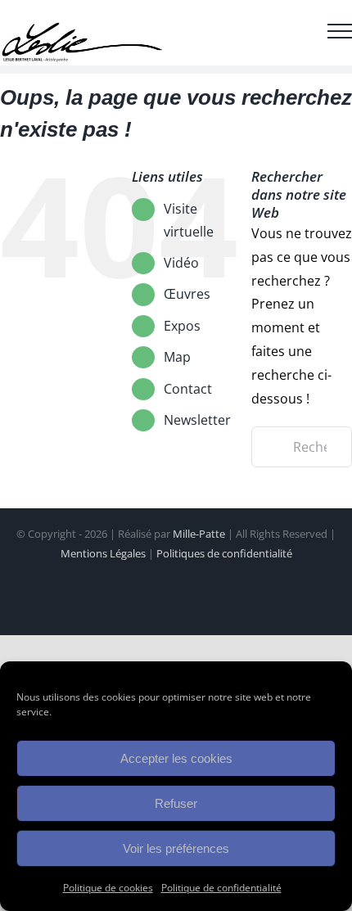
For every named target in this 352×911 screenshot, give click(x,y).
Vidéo (181, 263)
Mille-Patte (199, 533)
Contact (188, 389)
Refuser (176, 803)
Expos (182, 326)
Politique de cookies (108, 888)
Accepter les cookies (176, 758)
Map (177, 357)
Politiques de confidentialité (224, 553)
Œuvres (187, 294)
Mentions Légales (103, 553)
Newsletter (197, 420)
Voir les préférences (176, 848)
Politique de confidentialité (221, 888)
